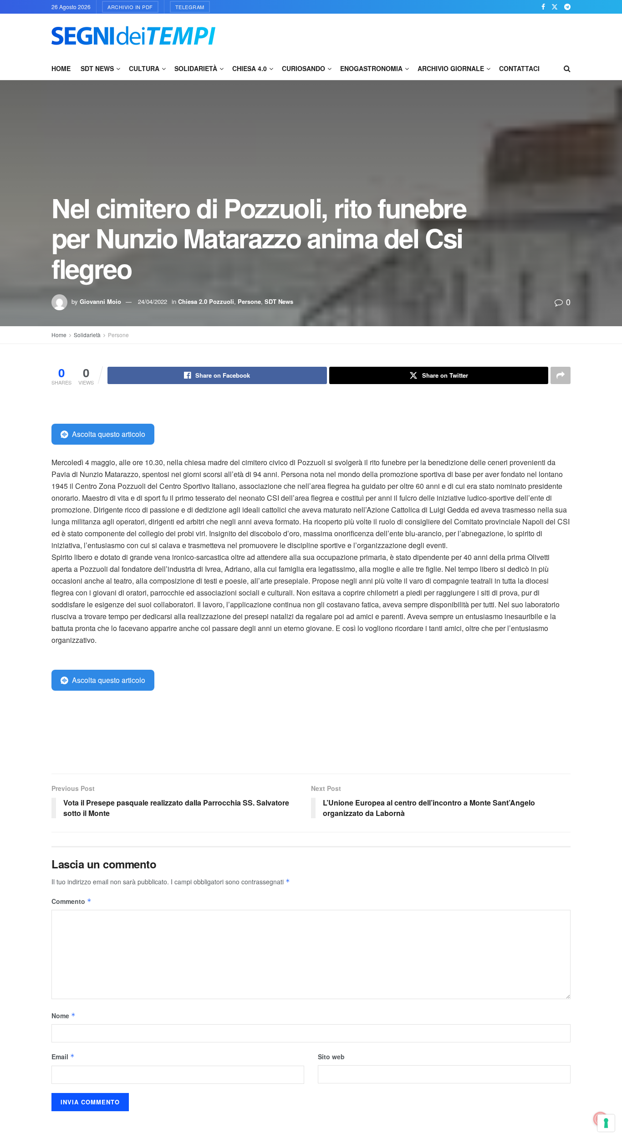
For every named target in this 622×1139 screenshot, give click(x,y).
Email (63, 1056)
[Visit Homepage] (133, 35)
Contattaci (519, 68)
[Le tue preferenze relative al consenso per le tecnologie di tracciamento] (606, 1123)
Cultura (144, 68)
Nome (63, 1015)
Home (61, 68)
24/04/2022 (152, 301)
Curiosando (303, 68)
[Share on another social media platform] (561, 375)
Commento (71, 901)
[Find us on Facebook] (543, 7)
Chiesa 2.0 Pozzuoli (206, 301)
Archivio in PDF (130, 6)
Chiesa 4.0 (249, 68)
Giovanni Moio (100, 301)
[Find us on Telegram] (567, 7)
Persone (249, 301)
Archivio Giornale (451, 68)
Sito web (331, 1056)
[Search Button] (567, 68)
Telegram (189, 6)
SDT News (97, 68)
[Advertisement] (405, 34)
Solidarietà (195, 68)
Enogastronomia (371, 68)
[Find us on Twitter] (554, 7)
